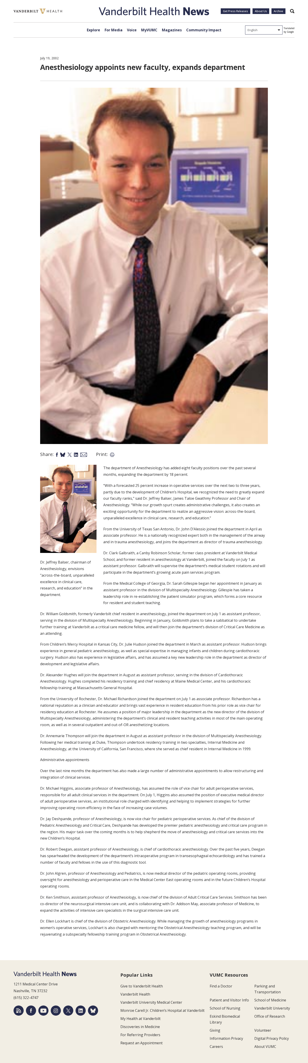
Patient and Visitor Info (229, 1000)
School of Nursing (225, 1008)
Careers (216, 1046)
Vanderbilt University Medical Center (151, 1002)
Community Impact (203, 30)
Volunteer (262, 1030)
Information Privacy (226, 1038)
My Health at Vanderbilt (140, 1018)
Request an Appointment (141, 1042)
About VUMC (265, 1046)
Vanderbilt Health (135, 994)
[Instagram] (56, 1010)
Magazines (172, 30)
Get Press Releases (235, 11)
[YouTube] (43, 1010)
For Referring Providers (140, 1034)
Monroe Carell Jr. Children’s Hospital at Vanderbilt (162, 1010)
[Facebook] (31, 1010)
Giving (215, 1030)
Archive (278, 11)
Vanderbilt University (272, 1008)
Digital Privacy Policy (271, 1038)
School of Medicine (270, 1000)
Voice (132, 30)
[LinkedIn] (81, 1010)
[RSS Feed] (19, 1010)
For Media (113, 30)
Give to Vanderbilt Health (141, 986)
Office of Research (269, 1016)
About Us (261, 11)
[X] (68, 1010)
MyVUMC (149, 30)
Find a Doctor (221, 986)
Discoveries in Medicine (140, 1026)
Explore (93, 30)
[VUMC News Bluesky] (93, 1010)
